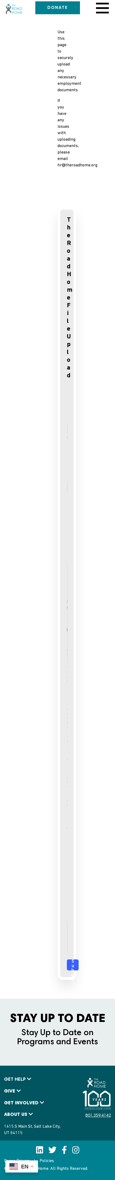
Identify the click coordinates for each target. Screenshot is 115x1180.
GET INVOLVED (21, 1103)
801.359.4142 (98, 1115)
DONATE (57, 8)
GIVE (9, 1091)
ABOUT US (15, 1114)
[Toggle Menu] (101, 8)
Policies (47, 1161)
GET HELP (15, 1079)
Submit (73, 964)
